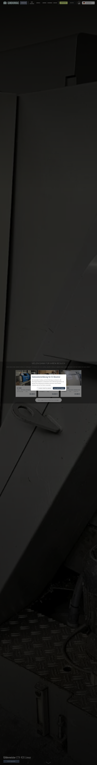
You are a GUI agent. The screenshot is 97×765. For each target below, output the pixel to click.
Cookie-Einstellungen (44, 388)
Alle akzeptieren (59, 388)
